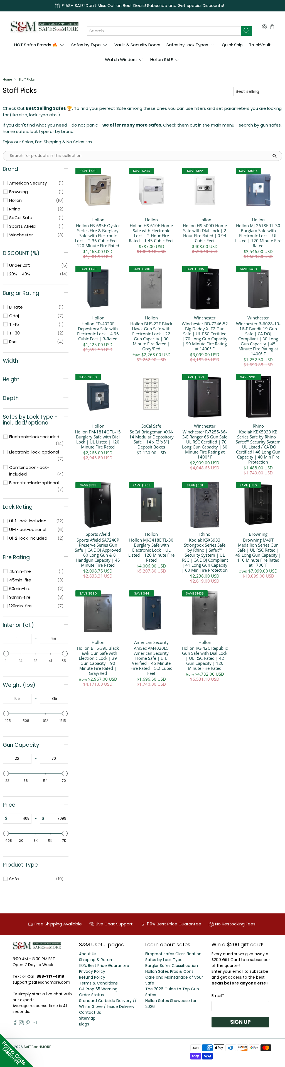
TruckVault (260, 45)
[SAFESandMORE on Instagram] (21, 1024)
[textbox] (17, 639)
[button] (16, 1050)
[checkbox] (36, 183)
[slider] (6, 653)
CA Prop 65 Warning (98, 989)
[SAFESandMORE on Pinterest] (27, 1024)
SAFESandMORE (37, 1046)
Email (218, 995)
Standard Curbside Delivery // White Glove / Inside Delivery (108, 1003)
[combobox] (164, 31)
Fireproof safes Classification (173, 954)
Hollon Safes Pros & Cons (169, 971)
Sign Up (240, 1022)
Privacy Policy (92, 971)
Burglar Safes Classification (171, 965)
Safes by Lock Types (187, 45)
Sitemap (87, 1018)
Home (7, 79)
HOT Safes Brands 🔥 (36, 45)
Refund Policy (92, 977)
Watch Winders (121, 59)
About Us (87, 954)
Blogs (84, 1024)
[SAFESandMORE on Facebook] (15, 1024)
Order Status (91, 995)
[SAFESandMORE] (44, 26)
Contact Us (90, 1012)
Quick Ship (232, 45)
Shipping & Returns (97, 959)
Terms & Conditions (98, 983)
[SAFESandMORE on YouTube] (34, 1024)
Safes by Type (86, 45)
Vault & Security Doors (137, 45)
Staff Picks (26, 79)
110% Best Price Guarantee (104, 965)
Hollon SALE (161, 59)
